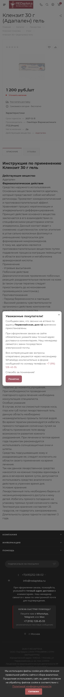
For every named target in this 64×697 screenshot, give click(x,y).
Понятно (13, 379)
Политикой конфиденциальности (31, 686)
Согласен (33, 691)
